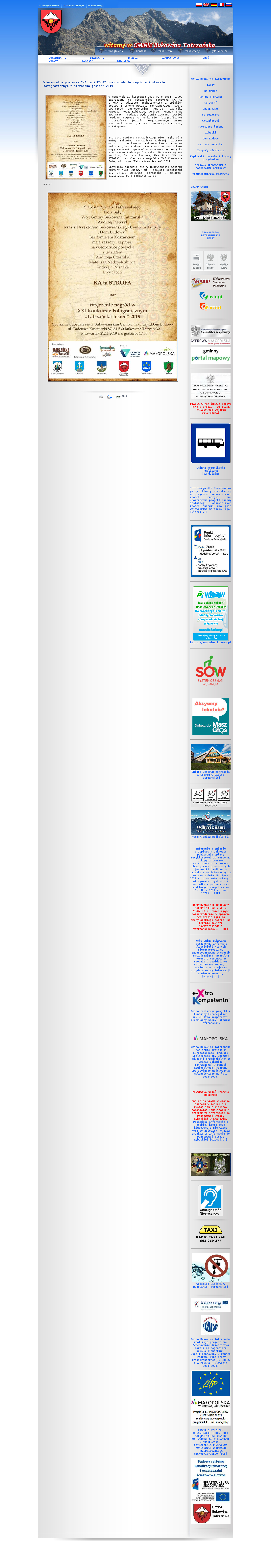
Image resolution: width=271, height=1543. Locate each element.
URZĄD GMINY (199, 186)
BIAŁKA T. (97, 57)
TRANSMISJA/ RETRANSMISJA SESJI (210, 235)
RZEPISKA (123, 60)
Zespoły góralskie (210, 150)
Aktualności (210, 120)
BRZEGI (133, 57)
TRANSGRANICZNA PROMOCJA (210, 174)
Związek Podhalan (210, 144)
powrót (47, 184)
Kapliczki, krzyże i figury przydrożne (210, 158)
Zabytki (210, 132)
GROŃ (206, 57)
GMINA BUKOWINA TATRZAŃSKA (211, 79)
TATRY (211, 85)
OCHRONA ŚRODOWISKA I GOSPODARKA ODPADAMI (211, 167)
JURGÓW (53, 60)
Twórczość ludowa (210, 126)
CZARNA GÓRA (170, 57)
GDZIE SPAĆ (211, 108)
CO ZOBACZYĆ (210, 114)
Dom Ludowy (211, 138)
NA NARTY (210, 91)
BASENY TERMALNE (211, 96)
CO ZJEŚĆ (210, 102)
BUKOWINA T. (57, 57)
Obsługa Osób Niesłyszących (211, 1211)
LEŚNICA (87, 60)
